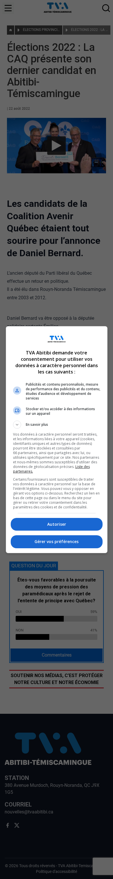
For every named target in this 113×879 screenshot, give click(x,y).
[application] (56, 439)
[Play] (56, 439)
